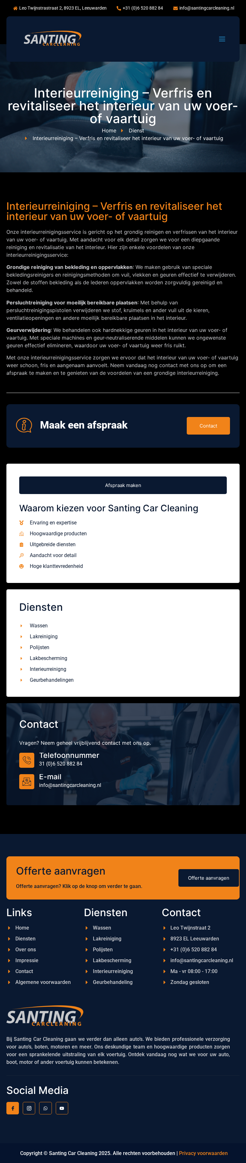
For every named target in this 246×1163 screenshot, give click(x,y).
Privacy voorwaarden (204, 1153)
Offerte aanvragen (208, 878)
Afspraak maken (123, 485)
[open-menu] (222, 39)
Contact (208, 426)
